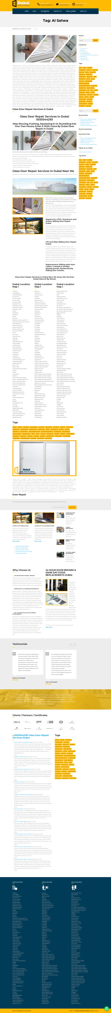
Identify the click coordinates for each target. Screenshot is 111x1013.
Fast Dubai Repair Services (22, 549)
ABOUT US (83, 11)
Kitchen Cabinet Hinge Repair (71, 553)
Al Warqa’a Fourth (70, 78)
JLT (49, 89)
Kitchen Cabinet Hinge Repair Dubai (23, 742)
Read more (15, 541)
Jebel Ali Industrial (36, 89)
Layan (53, 92)
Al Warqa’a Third (24, 79)
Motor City (28, 93)
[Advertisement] (89, 224)
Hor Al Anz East (69, 87)
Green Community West (46, 87)
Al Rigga (20, 76)
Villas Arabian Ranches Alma (27, 103)
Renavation (82, 56)
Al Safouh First (49, 76)
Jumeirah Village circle (26, 92)
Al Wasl (30, 79)
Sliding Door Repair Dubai (20, 526)
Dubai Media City (56, 82)
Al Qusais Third (64, 75)
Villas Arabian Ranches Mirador (24, 104)
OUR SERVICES (45, 11)
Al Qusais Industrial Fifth (59, 73)
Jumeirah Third (16, 92)
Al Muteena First (16, 71)
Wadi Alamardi (31, 106)
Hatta (54, 87)
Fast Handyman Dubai (21, 553)
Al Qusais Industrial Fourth (21, 75)
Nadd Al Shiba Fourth (31, 95)
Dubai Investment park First (58, 81)
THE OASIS (24, 100)
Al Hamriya (73, 67)
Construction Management (70, 513)
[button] (106, 1008)
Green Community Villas (35, 87)
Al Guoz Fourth (67, 67)
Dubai (41, 81)
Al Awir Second (37, 65)
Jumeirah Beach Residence (18, 90)
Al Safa (29, 76)
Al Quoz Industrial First (55, 71)
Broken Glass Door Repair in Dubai (23, 859)
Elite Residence (21, 84)
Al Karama (38, 68)
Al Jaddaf (28, 68)
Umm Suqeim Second (33, 101)
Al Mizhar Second (43, 70)
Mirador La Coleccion (17, 93)
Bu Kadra (66, 79)
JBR (74, 87)
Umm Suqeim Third (43, 101)
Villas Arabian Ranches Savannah (19, 106)
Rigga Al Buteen (64, 97)
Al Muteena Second (25, 71)
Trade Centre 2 (48, 100)
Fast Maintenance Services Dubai (23, 551)
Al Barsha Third (38, 67)
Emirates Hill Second (39, 84)
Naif (48, 95)
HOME (26, 11)
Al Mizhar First (35, 70)
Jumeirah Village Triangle (37, 92)
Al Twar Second (30, 78)
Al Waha (42, 78)
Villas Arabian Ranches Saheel (69, 104)
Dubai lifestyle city (21, 82)
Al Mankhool (19, 70)
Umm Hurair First (62, 100)
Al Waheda (47, 78)
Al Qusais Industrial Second (34, 75)
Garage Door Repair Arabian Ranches (23, 794)
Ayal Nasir (55, 79)
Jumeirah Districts (30, 90)
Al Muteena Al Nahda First (70, 70)
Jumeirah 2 (65, 89)
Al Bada (43, 65)
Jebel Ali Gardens (27, 89)
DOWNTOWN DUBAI (35, 81)
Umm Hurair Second (71, 100)
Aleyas (34, 79)
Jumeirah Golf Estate (39, 90)
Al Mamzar (71, 68)
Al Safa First (35, 76)
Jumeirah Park (64, 90)
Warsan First (38, 106)
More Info (72, 507)
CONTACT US (57, 11)
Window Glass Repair (70, 540)
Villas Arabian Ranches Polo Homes (54, 104)
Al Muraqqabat (51, 70)
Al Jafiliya (33, 68)
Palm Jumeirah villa (61, 95)
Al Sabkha (25, 76)
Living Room (33, 438)
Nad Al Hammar (15, 95)
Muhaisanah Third (64, 93)
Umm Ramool (16, 101)
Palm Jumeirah (53, 95)
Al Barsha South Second (18, 67)
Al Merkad (25, 70)
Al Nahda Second (34, 71)
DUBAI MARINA (48, 82)
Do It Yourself (83, 51)
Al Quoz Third (43, 73)
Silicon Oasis (25, 98)
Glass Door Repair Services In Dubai (32, 109)
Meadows (73, 92)
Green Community (51, 86)
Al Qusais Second (57, 75)
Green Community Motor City (39, 485)
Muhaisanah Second (54, 93)
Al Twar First (23, 78)
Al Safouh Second (57, 76)
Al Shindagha (70, 76)
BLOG (34, 11)
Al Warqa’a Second (32, 429)
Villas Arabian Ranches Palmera (38, 104)
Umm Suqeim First (24, 101)
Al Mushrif (61, 70)
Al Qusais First (50, 73)
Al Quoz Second (35, 73)
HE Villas (58, 87)
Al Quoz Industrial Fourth (66, 71)
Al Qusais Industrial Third (46, 75)
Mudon (33, 93)
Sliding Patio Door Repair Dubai (44, 526)
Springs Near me (32, 491)
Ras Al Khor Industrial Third (55, 97)
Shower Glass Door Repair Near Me (23, 846)
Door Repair (19, 494)
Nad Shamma (23, 95)
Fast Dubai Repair (27, 1010)
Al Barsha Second (62, 65)
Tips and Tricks (48, 438)
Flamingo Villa (62, 84)
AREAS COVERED (71, 11)
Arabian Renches (48, 79)
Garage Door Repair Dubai (22, 546)
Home (37, 433)
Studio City (57, 98)
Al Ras (74, 75)
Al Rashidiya (15, 76)
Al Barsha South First (71, 65)
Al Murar (57, 70)
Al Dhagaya (50, 67)
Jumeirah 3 (71, 89)
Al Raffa (70, 75)
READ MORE (49, 627)
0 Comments (68, 106)
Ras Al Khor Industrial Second (41, 97)
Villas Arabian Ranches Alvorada (41, 103)
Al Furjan (55, 67)
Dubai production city (65, 82)
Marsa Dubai (67, 92)
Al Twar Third (37, 78)
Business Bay (72, 79)
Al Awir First (31, 65)
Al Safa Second (41, 76)
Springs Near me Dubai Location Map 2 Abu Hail (43, 98)
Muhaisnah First (72, 93)
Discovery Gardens (25, 81)
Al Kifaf (66, 68)
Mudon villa (37, 93)
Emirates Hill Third (49, 84)
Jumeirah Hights (48, 90)
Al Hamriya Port (15, 68)
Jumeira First (53, 89)
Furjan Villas (69, 84)
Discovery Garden (16, 81)
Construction (16, 431)
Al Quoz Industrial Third (26, 73)
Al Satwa (64, 76)
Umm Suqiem (51, 101)
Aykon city (60, 79)
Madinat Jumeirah (60, 92)
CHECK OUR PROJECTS (59, 507)
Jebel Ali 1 (14, 89)
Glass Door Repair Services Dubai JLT (23, 834)
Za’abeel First (52, 106)
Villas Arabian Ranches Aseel (55, 103)
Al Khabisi (43, 68)
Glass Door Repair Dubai (21, 548)
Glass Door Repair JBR (20, 821)
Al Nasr (40, 71)
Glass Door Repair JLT (19, 809)
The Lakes (19, 100)
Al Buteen (44, 67)
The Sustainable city (32, 100)
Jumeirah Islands (56, 90)
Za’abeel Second (60, 106)
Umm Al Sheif (55, 100)
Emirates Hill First (30, 84)
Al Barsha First (54, 65)
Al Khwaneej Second (59, 68)
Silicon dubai (18, 98)
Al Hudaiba (22, 68)
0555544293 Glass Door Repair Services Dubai (30, 736)
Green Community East (61, 86)
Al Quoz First (46, 71)
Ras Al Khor (18, 97)
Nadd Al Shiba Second (42, 95)
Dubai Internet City (47, 81)
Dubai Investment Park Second (47, 431)
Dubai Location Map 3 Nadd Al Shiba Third (35, 82)
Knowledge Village (47, 92)
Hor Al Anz (63, 87)
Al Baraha (48, 65)
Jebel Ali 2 (20, 89)
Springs (30, 98)
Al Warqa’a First (61, 78)
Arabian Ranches (40, 79)
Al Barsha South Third (29, 67)
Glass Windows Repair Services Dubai (88, 55)
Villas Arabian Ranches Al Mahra (62, 101)
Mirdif (24, 93)
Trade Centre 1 (40, 100)
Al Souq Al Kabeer (33, 427)
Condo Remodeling (69, 528)
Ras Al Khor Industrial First (28, 97)
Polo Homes (69, 95)
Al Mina (29, 70)
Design (81, 50)
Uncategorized (83, 59)
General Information (84, 53)
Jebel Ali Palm (44, 89)
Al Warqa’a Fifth (54, 78)
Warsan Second (44, 106)
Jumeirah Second (72, 90)
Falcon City (56, 84)
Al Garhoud (60, 67)
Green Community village (23, 87)
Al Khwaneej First (50, 68)
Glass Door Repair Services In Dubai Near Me (37, 86)
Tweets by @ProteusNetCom (85, 152)
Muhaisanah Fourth (45, 93)
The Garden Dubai (70, 98)
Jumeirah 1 (59, 89)
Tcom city (62, 98)
